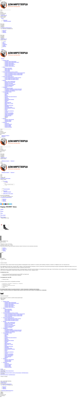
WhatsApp (4, 32)
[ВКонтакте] (1, 204)
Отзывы (4, 247)
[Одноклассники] (2, 204)
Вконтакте (4, 30)
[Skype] (10, 204)
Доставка (4, 250)
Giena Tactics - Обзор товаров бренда (7, 370)
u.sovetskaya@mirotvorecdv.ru (6, 27)
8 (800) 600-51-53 (4, 15)
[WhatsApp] (8, 204)
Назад (7, 182)
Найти (2, 392)
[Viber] (7, 204)
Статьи (1, 368)
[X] (5, 204)
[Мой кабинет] (0, 159)
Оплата (4, 249)
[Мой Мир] (4, 204)
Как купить (5, 248)
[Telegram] (11, 204)
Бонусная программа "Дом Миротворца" (7, 374)
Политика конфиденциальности (7, 390)
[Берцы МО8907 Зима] (4, 229)
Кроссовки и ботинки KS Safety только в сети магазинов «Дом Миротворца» (14, 372)
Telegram (4, 31)
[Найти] (1, 11)
